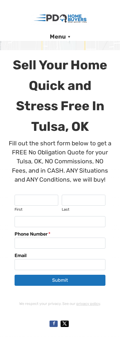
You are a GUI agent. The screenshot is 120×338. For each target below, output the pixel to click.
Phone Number (32, 234)
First (18, 209)
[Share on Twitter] (65, 324)
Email (21, 255)
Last (65, 209)
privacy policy (88, 303)
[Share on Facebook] (54, 324)
